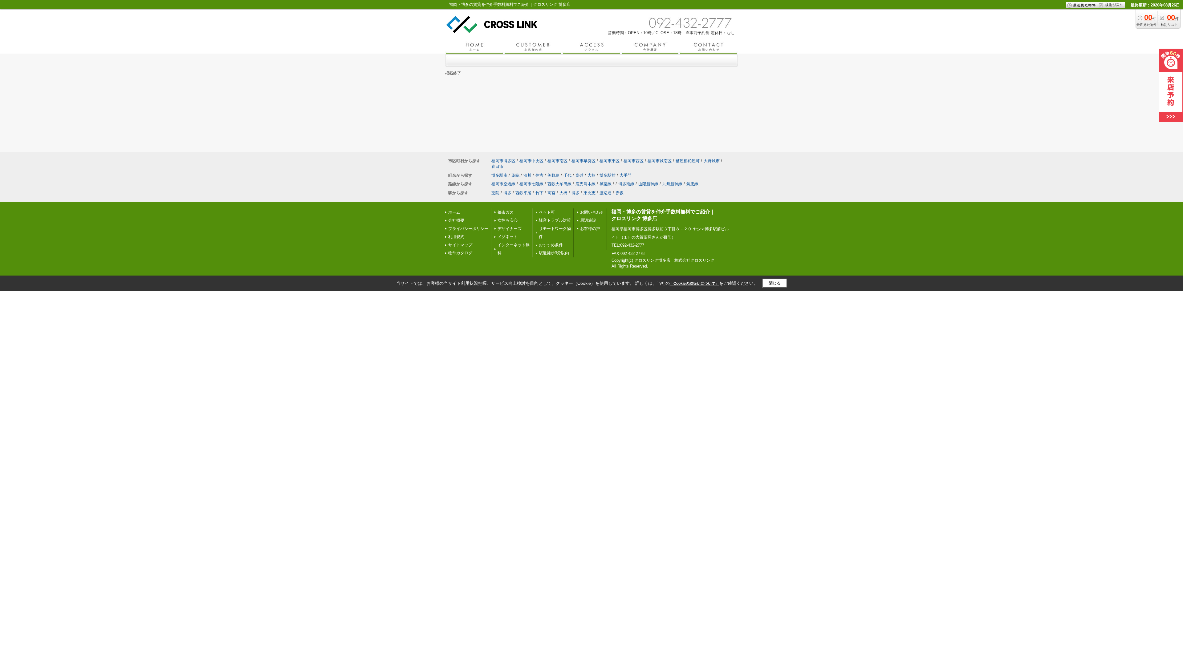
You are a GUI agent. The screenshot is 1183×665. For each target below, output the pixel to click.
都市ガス (506, 212)
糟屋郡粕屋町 (688, 161)
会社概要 (456, 220)
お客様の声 (590, 228)
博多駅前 (608, 175)
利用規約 (456, 236)
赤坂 (620, 193)
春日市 (497, 166)
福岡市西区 (634, 161)
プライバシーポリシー (468, 228)
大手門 (626, 175)
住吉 (539, 175)
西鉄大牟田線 (559, 184)
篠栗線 (606, 184)
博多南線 (626, 184)
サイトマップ (460, 245)
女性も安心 (508, 220)
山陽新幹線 (648, 184)
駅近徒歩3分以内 (554, 253)
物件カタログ (460, 253)
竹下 (539, 193)
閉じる (775, 283)
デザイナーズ (510, 228)
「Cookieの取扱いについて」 (694, 283)
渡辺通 (606, 193)
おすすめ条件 (551, 245)
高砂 (579, 175)
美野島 (553, 175)
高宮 (551, 193)
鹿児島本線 (585, 184)
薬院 (515, 175)
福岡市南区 (557, 161)
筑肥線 (692, 184)
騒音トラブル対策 (555, 220)
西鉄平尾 (523, 193)
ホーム (454, 212)
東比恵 (589, 193)
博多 (507, 193)
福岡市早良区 (583, 161)
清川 (527, 175)
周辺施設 (588, 220)
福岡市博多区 (503, 161)
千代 (567, 175)
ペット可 (547, 212)
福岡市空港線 (503, 184)
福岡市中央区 (531, 161)
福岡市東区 (610, 161)
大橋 (563, 193)
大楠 (591, 175)
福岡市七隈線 (531, 184)
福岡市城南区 (660, 161)
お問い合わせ (592, 212)
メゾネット (508, 236)
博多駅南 (499, 175)
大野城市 (712, 161)
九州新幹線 (672, 184)
